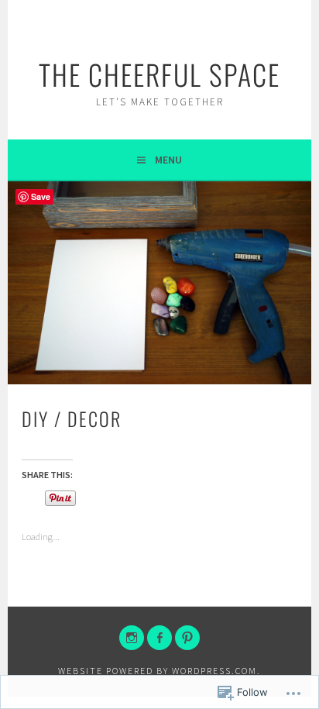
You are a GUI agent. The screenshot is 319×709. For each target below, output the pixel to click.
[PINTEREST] (187, 637)
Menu (168, 160)
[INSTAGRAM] (131, 637)
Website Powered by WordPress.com (157, 670)
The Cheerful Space (159, 74)
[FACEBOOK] (159, 637)
